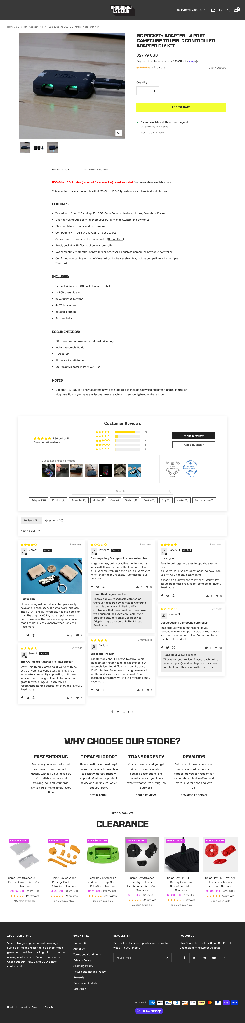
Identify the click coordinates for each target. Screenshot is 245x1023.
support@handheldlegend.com (189, 663)
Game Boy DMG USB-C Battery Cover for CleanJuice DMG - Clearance (181, 884)
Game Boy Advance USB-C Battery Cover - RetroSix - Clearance (24, 882)
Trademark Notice (95, 169)
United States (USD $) (189, 10)
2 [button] (118, 712)
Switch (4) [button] (131, 500)
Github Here (115, 239)
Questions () (54, 520)
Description (60, 169)
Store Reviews (146, 795)
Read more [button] (27, 626)
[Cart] (236, 10)
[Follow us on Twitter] (194, 958)
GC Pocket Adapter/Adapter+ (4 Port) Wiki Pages (85, 341)
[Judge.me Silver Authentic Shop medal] (172, 467)
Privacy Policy (82, 960)
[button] (103, 432)
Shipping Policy (83, 966)
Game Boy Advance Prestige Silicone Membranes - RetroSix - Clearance (142, 884)
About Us (79, 948)
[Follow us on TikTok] (224, 958)
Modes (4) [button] (98, 500)
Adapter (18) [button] (39, 500)
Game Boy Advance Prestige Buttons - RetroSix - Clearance (64, 882)
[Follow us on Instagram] (204, 958)
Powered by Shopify (42, 1007)
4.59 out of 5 (60, 438)
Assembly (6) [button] (79, 500)
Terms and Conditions (87, 954)
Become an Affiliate (85, 983)
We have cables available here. (153, 182)
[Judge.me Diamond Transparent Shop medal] (190, 467)
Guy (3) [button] (166, 500)
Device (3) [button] (149, 500)
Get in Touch (99, 795)
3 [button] (124, 712)
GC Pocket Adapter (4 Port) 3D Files (77, 366)
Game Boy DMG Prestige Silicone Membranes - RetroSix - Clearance (220, 882)
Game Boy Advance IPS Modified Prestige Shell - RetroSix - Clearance (103, 882)
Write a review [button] (194, 435)
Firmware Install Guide (69, 360)
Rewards (78, 977)
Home (10, 26)
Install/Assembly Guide (69, 347)
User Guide (62, 354)
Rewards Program (194, 795)
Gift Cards (79, 989)
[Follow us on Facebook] (184, 958)
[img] (29, 544)
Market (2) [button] (182, 500)
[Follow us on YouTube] (214, 958)
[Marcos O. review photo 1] (51, 576)
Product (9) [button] (58, 500)
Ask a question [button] (194, 444)
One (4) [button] (114, 500)
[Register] (166, 958)
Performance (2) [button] (204, 500)
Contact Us (80, 943)
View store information (153, 132)
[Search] (220, 10)
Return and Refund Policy (89, 971)
